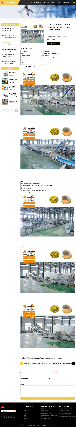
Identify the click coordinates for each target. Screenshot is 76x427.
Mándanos (54, 43)
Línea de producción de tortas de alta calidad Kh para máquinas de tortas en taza (58, 363)
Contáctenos (66, 2)
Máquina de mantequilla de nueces (9, 49)
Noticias (54, 2)
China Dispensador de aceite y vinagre (66, 410)
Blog (59, 2)
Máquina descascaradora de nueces (8, 64)
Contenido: (22, 384)
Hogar (30, 2)
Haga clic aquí (11, 413)
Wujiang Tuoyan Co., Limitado (64, 411)
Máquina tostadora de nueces (8, 51)
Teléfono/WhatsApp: (24, 378)
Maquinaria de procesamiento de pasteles (9, 61)
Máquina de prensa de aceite (8, 59)
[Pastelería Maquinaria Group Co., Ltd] (7, 407)
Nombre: (22, 372)
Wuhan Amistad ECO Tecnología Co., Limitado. (65, 414)
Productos (46, 2)
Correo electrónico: (53, 372)
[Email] (15, 411)
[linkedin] (4, 417)
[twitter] (6, 417)
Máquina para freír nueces (7, 44)
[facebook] (2, 417)
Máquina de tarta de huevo (8, 33)
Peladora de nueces (6, 56)
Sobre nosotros (38, 2)
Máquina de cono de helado (8, 28)
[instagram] (11, 417)
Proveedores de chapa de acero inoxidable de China (67, 417)
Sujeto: (50, 378)
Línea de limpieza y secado (14, 18)
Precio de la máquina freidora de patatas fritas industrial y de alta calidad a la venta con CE (37, 363)
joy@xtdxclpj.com (51, 425)
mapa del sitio (26, 418)
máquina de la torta (6, 30)
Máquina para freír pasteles (8, 35)
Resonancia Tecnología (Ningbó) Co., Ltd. (66, 408)
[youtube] (9, 417)
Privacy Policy (26, 420)
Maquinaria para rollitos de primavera (8, 54)
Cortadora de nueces (6, 47)
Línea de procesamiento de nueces (9, 40)
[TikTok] (14, 417)
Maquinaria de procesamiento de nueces (9, 38)
